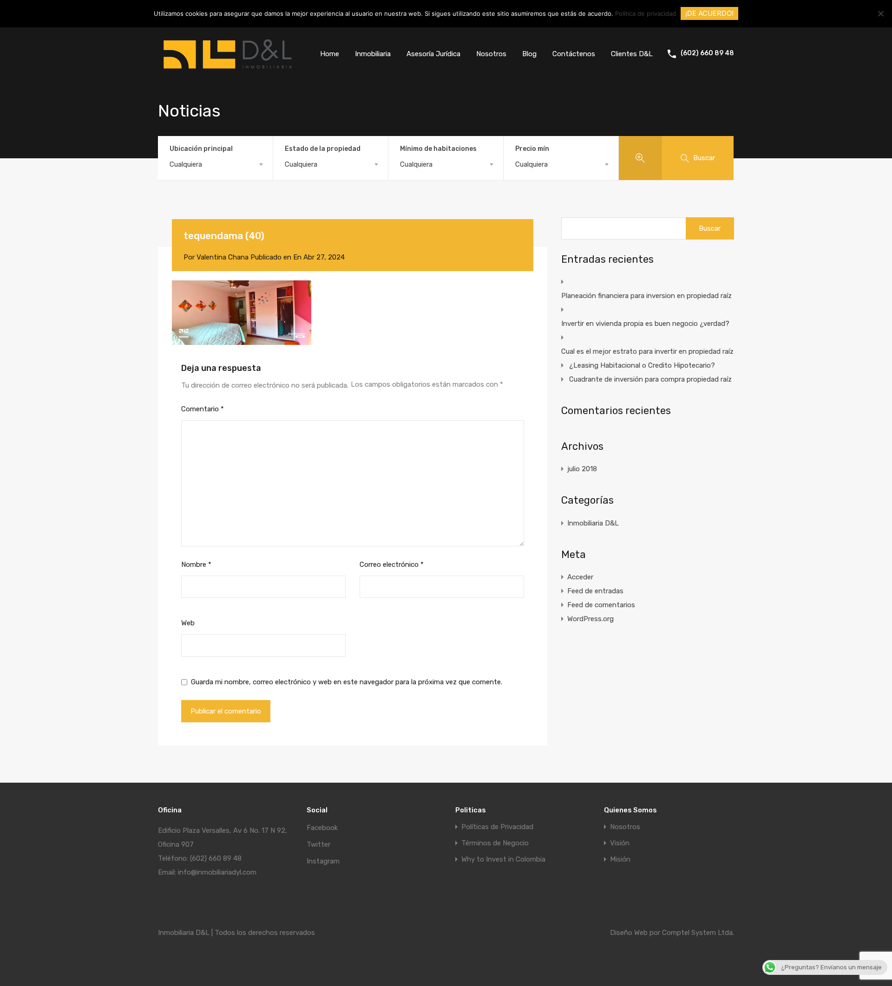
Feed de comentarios (601, 605)
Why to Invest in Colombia (503, 859)
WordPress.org (590, 619)
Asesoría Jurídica (433, 54)
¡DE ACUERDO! (709, 13)
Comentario (202, 409)
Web (188, 623)
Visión (620, 843)
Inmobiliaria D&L (593, 523)
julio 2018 (582, 469)
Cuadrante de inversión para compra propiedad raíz (650, 379)
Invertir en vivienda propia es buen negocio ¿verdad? (645, 323)
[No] (880, 14)
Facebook (322, 828)
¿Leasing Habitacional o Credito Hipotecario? (642, 365)
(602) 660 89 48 (707, 53)
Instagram (323, 861)
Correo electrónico (392, 564)
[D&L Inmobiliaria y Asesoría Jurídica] (227, 73)
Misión (620, 859)
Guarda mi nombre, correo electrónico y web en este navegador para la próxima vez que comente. (346, 682)
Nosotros (491, 54)
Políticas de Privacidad (497, 827)
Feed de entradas (595, 591)
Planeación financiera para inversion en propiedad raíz (646, 296)
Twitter (318, 844)
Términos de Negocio (495, 843)
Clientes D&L (632, 54)
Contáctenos (573, 54)
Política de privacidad (645, 13)
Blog (529, 54)
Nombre (196, 564)
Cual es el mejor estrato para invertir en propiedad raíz (647, 351)
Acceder (580, 577)
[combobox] (215, 164)
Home (329, 54)
